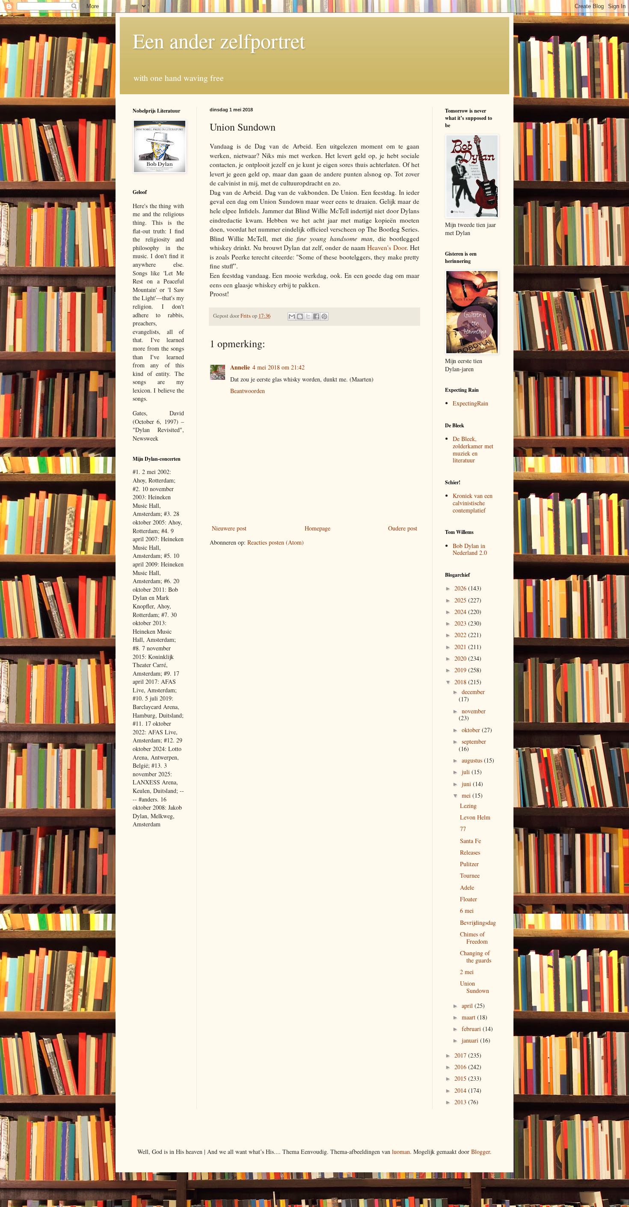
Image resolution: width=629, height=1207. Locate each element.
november (474, 711)
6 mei (467, 910)
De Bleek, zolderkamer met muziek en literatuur (473, 449)
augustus (473, 760)
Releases (470, 852)
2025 (461, 600)
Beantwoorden (247, 391)
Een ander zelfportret (219, 40)
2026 (461, 588)
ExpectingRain (470, 403)
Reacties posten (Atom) (275, 542)
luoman (401, 1151)
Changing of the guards (475, 956)
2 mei (467, 972)
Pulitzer (469, 864)
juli (467, 772)
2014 (461, 1090)
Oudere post (402, 528)
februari (472, 1029)
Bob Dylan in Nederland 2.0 (470, 549)
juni (467, 784)
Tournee (470, 875)
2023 (461, 623)
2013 (461, 1102)
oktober (472, 730)
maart (469, 1017)
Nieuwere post (229, 528)
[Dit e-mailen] (292, 316)
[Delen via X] (308, 316)
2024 (461, 612)
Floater (468, 899)
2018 (461, 682)
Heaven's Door (386, 247)
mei (467, 795)
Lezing (468, 806)
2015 (461, 1078)
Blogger (480, 1151)
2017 (461, 1055)
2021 (461, 647)
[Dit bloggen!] (300, 316)
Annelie (240, 367)
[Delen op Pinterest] (324, 316)
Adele (467, 887)
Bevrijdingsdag (478, 922)
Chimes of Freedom (474, 937)
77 (463, 829)
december (473, 692)
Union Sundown (474, 987)
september (474, 741)
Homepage (317, 528)
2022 (461, 635)
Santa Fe (470, 841)
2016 (461, 1067)
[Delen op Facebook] (316, 316)
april (468, 1005)
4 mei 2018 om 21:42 (278, 367)
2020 (461, 658)
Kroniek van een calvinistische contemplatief (473, 503)
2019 (461, 670)
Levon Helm (475, 817)
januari (471, 1040)
